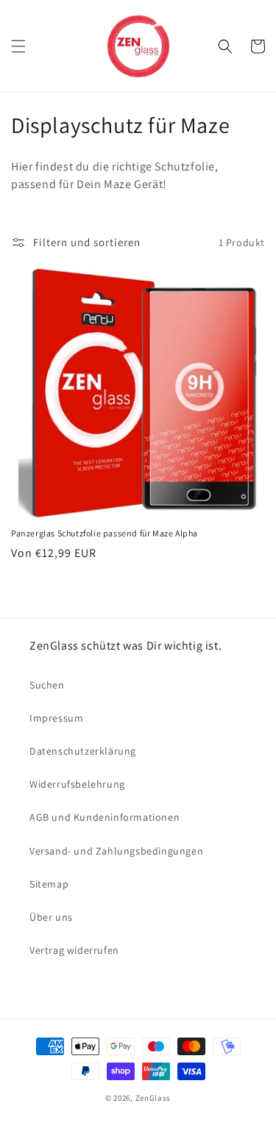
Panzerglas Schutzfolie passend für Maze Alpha (104, 533)
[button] (18, 46)
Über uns (51, 917)
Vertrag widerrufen (74, 950)
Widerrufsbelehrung (77, 784)
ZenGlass (153, 1098)
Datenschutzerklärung (82, 751)
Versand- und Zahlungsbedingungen (116, 851)
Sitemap (48, 884)
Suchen (47, 684)
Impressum (56, 718)
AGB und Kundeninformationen (104, 817)
